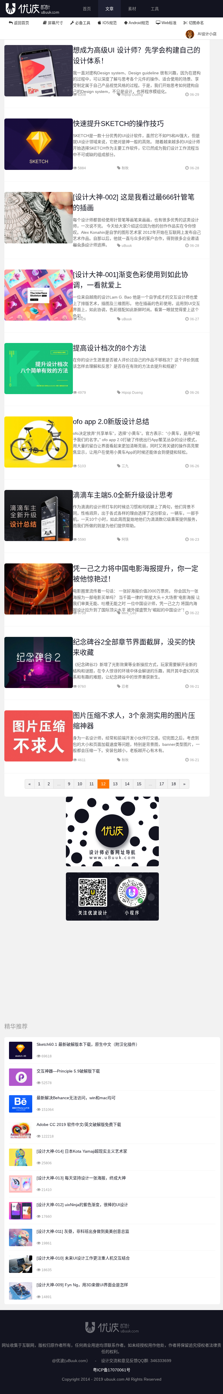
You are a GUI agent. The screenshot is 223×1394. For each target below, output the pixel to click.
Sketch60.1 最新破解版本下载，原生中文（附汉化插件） (88, 1044)
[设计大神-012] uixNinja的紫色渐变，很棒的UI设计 (82, 1204)
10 (80, 784)
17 (161, 784)
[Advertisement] (112, 973)
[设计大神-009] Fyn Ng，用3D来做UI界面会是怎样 (82, 1284)
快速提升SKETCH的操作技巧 (118, 123)
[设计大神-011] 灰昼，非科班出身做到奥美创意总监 (83, 1231)
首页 (87, 8)
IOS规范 (109, 23)
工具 (155, 8)
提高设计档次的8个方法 (109, 348)
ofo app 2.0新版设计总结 (111, 421)
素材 (132, 8)
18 (173, 784)
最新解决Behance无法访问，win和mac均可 (76, 1097)
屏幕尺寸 (55, 23)
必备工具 (82, 23)
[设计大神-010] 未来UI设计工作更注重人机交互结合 (83, 1258)
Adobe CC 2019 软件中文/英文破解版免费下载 (79, 1124)
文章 (109, 8)
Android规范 (138, 23)
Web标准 (168, 23)
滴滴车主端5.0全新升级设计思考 (123, 495)
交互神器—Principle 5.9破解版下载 (68, 1071)
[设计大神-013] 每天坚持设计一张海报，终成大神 (81, 1178)
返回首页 (21, 23)
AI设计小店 (207, 34)
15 (139, 784)
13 (115, 784)
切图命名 (196, 23)
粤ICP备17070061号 (111, 1370)
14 (127, 784)
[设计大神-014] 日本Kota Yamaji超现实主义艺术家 (82, 1151)
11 (91, 784)
